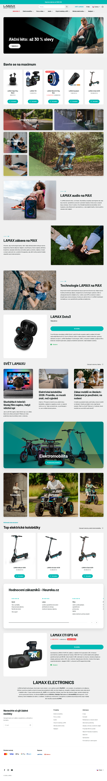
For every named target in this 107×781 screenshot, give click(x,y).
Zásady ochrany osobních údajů (92, 725)
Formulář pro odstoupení (90, 740)
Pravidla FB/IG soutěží (89, 728)
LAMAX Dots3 (60, 316)
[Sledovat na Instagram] (8, 770)
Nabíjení (90, 11)
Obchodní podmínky (88, 722)
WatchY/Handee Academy (90, 731)
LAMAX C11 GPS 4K (64, 635)
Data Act (85, 734)
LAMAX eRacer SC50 (20, 567)
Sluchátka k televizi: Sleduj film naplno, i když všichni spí (16, 404)
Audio (49, 11)
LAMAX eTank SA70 (94, 91)
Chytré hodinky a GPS (62, 11)
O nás (88, 6)
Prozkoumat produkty (53, 462)
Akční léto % (16, 11)
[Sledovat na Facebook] (4, 770)
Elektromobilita (27, 11)
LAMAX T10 (33, 91)
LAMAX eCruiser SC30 (53, 567)
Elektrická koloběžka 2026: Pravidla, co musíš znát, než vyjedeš (52, 395)
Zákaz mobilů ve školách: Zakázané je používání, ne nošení (88, 395)
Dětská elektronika (78, 11)
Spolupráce (86, 737)
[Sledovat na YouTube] (12, 770)
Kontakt (85, 717)
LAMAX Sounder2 (74, 91)
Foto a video (39, 11)
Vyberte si (15, 46)
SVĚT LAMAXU (79, 6)
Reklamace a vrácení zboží (90, 720)
